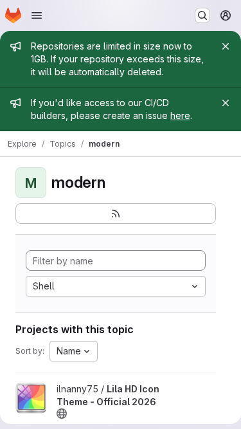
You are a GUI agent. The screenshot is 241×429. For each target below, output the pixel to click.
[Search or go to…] (202, 15)
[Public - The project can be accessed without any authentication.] (62, 413)
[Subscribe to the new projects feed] (115, 213)
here (180, 115)
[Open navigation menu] (36, 15)
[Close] (225, 46)
